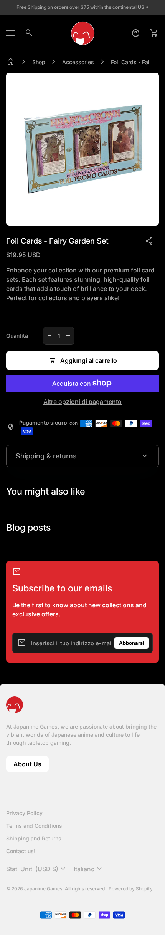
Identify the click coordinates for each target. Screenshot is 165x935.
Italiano (89, 869)
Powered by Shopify (131, 889)
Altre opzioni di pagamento (82, 401)
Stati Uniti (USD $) (37, 869)
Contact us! (20, 851)
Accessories (78, 62)
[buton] (37, 869)
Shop (38, 62)
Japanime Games (43, 889)
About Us (31, 766)
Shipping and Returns (33, 838)
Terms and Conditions (34, 825)
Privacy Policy (24, 813)
